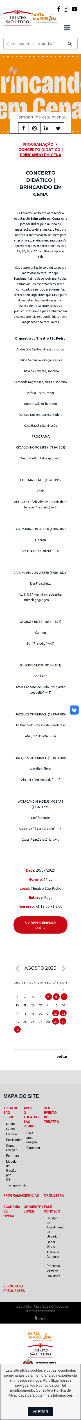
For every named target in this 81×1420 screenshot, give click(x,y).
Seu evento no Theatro (50, 1115)
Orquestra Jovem (30, 1208)
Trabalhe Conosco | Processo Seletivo (51, 1261)
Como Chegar (11, 1147)
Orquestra (50, 1195)
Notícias (30, 1195)
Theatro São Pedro (9, 1112)
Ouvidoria (51, 1276)
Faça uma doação (31, 1137)
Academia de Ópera (9, 1211)
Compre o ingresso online (40, 924)
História (11, 1134)
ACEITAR (40, 1411)
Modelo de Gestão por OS (11, 1170)
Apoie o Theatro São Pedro (30, 1117)
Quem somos (11, 1126)
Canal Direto (51, 1244)
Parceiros (31, 1147)
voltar (62, 1056)
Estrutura (11, 1155)
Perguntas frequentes (9, 1288)
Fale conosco (50, 1208)
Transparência (11, 1185)
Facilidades (11, 1139)
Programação (9, 1195)
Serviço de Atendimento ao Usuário (51, 1227)
